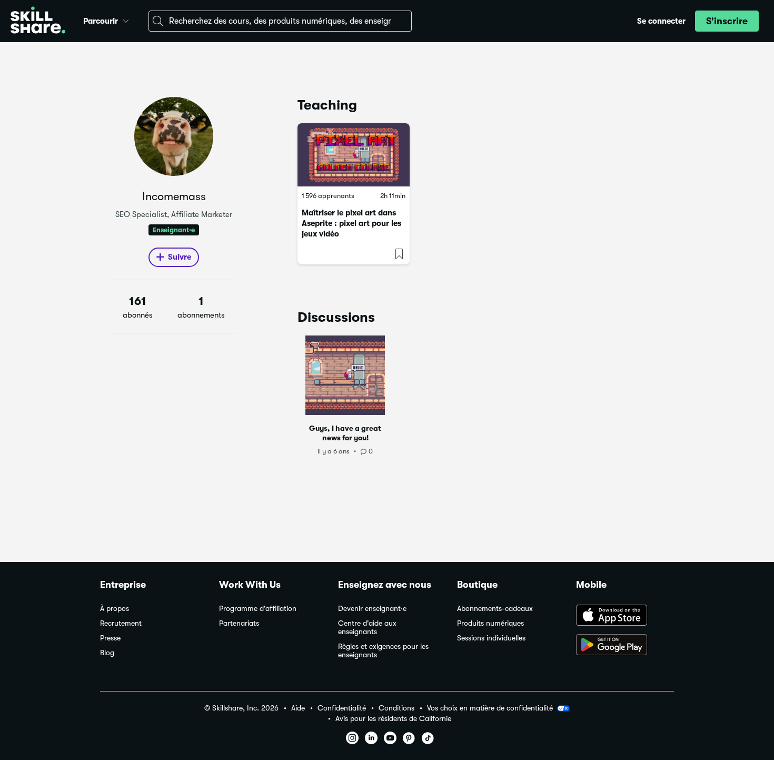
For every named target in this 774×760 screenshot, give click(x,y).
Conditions (396, 708)
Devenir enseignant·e (372, 609)
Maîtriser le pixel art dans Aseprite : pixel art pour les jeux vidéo (351, 223)
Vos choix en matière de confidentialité (490, 708)
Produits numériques (490, 623)
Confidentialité (341, 708)
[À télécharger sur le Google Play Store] (625, 645)
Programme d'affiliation (257, 609)
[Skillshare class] (353, 154)
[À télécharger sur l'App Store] (625, 616)
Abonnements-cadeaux (495, 609)
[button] (125, 19)
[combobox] (280, 21)
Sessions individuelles (491, 638)
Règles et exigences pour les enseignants (383, 651)
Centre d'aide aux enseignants (367, 627)
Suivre (179, 257)
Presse (110, 638)
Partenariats (239, 623)
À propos (114, 609)
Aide (298, 708)
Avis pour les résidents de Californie (393, 719)
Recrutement (121, 623)
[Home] (38, 21)
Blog (107, 653)
